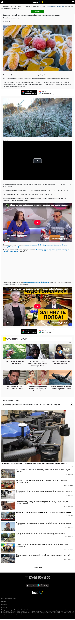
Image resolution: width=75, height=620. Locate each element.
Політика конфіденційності (9, 598)
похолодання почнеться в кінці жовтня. (36, 282)
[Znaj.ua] (37, 2)
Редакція (4, 604)
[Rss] (26, 577)
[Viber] (35, 577)
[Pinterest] (48, 577)
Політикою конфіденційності (55, 6)
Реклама (3, 601)
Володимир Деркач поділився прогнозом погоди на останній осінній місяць (36, 251)
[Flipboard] (44, 577)
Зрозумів (37, 11)
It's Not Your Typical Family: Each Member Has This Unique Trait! (37, 363)
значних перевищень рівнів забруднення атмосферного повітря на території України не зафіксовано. (35, 246)
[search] (2, 2)
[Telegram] (31, 577)
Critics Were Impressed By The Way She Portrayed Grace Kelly (37, 389)
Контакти (4, 607)
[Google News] (40, 577)
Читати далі (37, 567)
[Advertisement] (37, 267)
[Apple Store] (31, 585)
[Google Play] (43, 585)
